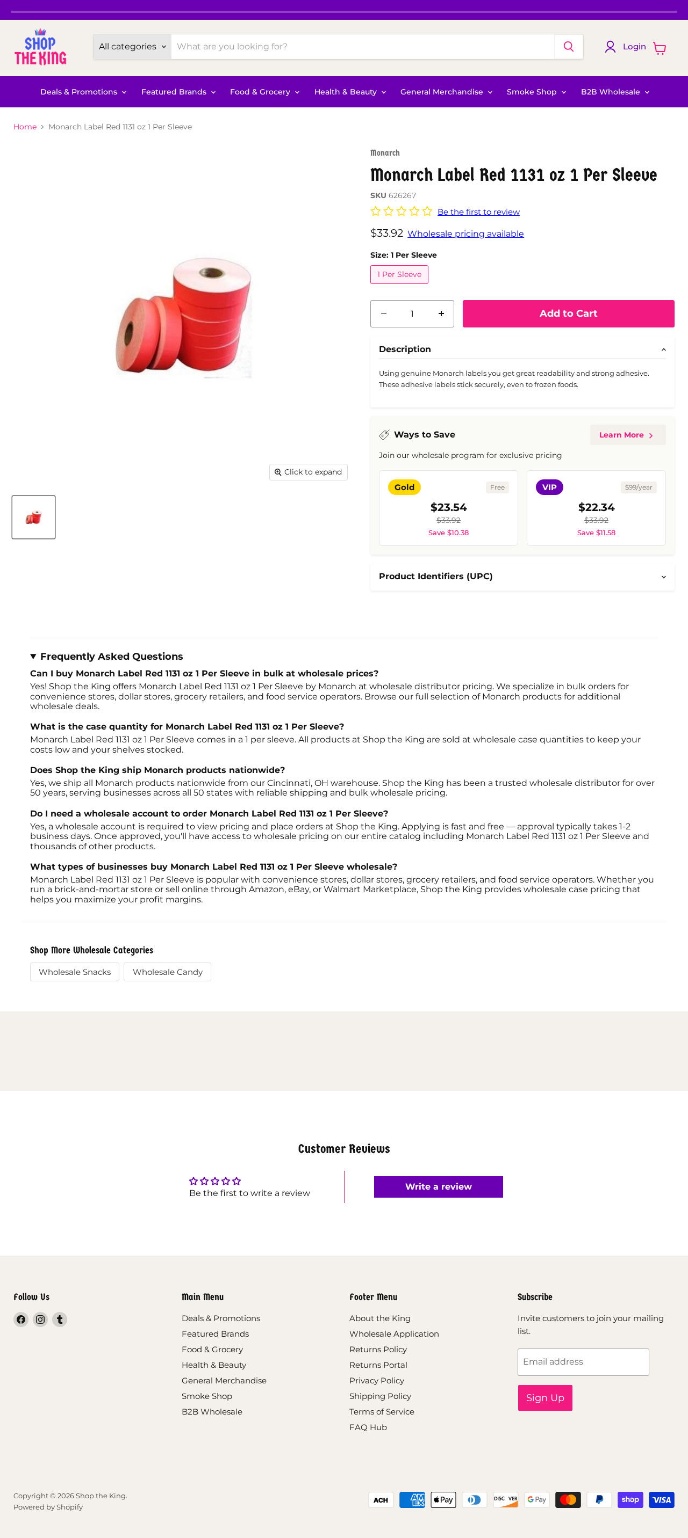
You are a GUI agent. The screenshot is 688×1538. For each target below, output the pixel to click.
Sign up (545, 1398)
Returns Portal (378, 1365)
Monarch (385, 153)
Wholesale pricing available (465, 234)
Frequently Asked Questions (111, 656)
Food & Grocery (261, 92)
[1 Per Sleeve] (400, 286)
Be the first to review (479, 212)
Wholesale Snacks (75, 972)
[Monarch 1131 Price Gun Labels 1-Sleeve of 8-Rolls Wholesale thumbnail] (33, 517)
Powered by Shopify (48, 1507)
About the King (380, 1318)
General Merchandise (442, 92)
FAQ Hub (368, 1427)
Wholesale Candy (168, 972)
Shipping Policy (380, 1396)
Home (25, 126)
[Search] (568, 46)
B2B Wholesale (611, 92)
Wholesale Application (394, 1334)
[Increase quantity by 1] (441, 313)
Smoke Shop (533, 92)
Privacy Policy (376, 1380)
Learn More (621, 435)
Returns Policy (378, 1349)
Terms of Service (381, 1411)
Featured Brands (175, 92)
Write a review (438, 1187)
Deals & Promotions (79, 92)
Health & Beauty (346, 92)
